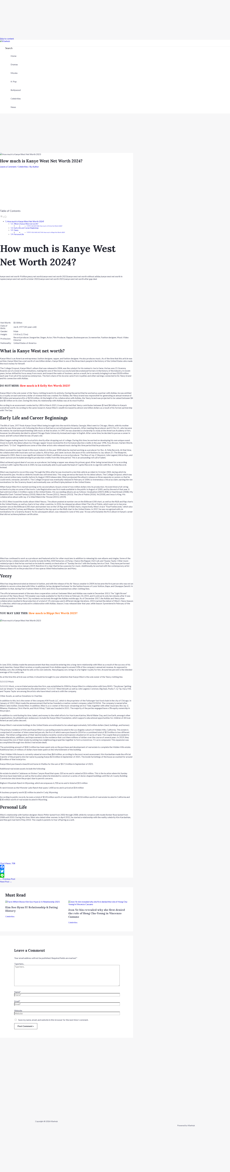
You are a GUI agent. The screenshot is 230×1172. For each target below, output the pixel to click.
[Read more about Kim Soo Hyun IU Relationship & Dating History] (32, 901)
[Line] (66, 875)
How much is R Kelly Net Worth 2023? (45, 385)
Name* (17, 992)
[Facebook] (66, 867)
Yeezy (16, 230)
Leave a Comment (8, 166)
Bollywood (16, 90)
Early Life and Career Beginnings (26, 228)
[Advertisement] (80, 18)
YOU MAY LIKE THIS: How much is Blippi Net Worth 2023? (48, 232)
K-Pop (14, 81)
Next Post (6, 881)
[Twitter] (66, 871)
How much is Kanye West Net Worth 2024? (25, 221)
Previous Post (7, 879)
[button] (9, 48)
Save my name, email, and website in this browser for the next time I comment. (53, 1020)
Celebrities (16, 98)
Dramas (14, 64)
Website (18, 1010)
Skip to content (7, 38)
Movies (14, 73)
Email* (17, 1001)
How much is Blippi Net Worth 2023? (53, 613)
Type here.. (19, 963)
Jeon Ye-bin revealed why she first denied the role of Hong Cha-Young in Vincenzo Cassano (96, 913)
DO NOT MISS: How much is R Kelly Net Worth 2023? (47, 226)
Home (13, 56)
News (13, 107)
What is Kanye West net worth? (26, 224)
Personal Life (19, 234)
